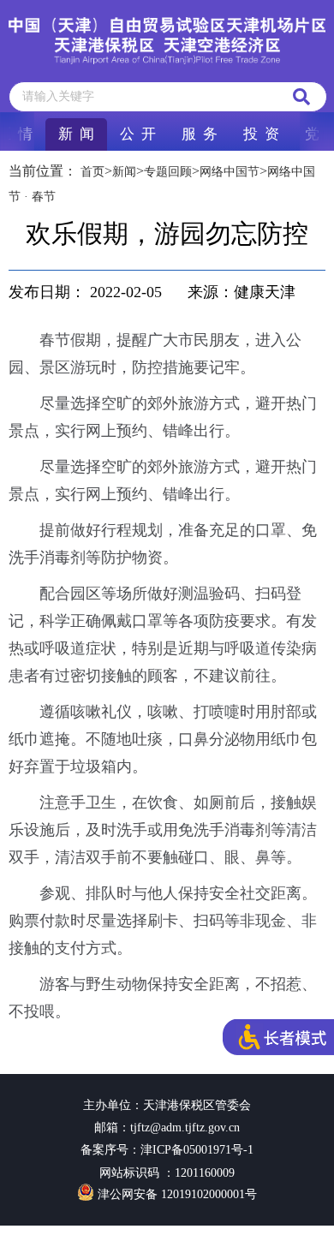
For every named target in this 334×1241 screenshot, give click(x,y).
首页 (92, 171)
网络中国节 (229, 171)
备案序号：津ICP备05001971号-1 (167, 1149)
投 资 (261, 134)
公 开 (138, 134)
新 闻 (76, 134)
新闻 (124, 171)
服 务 (200, 134)
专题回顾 (168, 171)
